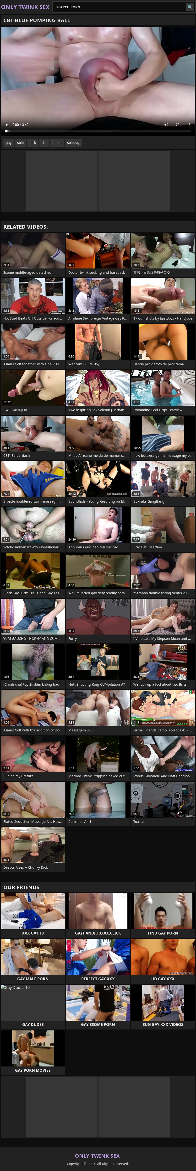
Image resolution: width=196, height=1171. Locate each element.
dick (32, 142)
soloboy (73, 142)
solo (20, 142)
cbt (44, 142)
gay (8, 142)
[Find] (190, 7)
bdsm (56, 142)
